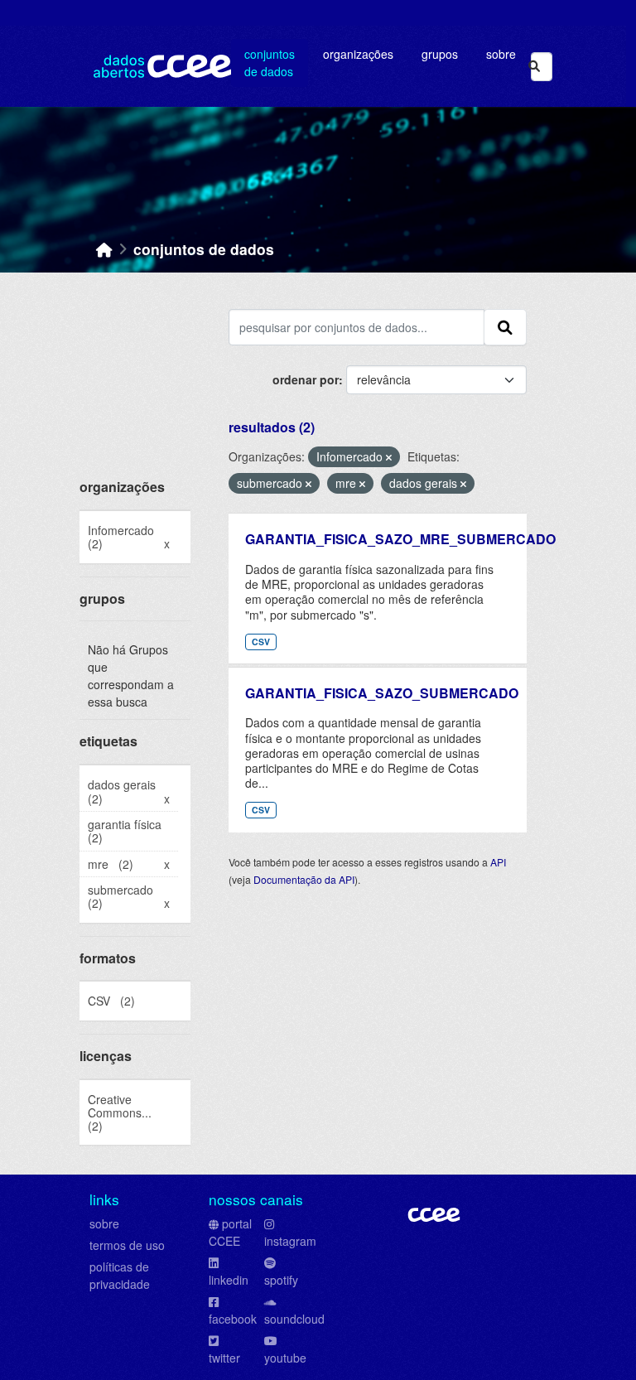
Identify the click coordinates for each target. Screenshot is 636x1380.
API (498, 862)
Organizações (358, 54)
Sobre (501, 54)
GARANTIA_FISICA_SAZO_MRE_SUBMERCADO (400, 538)
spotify (281, 1279)
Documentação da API (303, 879)
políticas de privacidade (119, 1275)
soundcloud (294, 1318)
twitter (224, 1357)
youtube (285, 1357)
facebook (233, 1318)
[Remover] (389, 457)
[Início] (104, 249)
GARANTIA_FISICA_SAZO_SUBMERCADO (381, 692)
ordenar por (305, 379)
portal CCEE (230, 1232)
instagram (290, 1241)
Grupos (440, 54)
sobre (104, 1223)
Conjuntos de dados (269, 63)
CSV (261, 641)
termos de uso (127, 1245)
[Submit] (534, 66)
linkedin (228, 1279)
